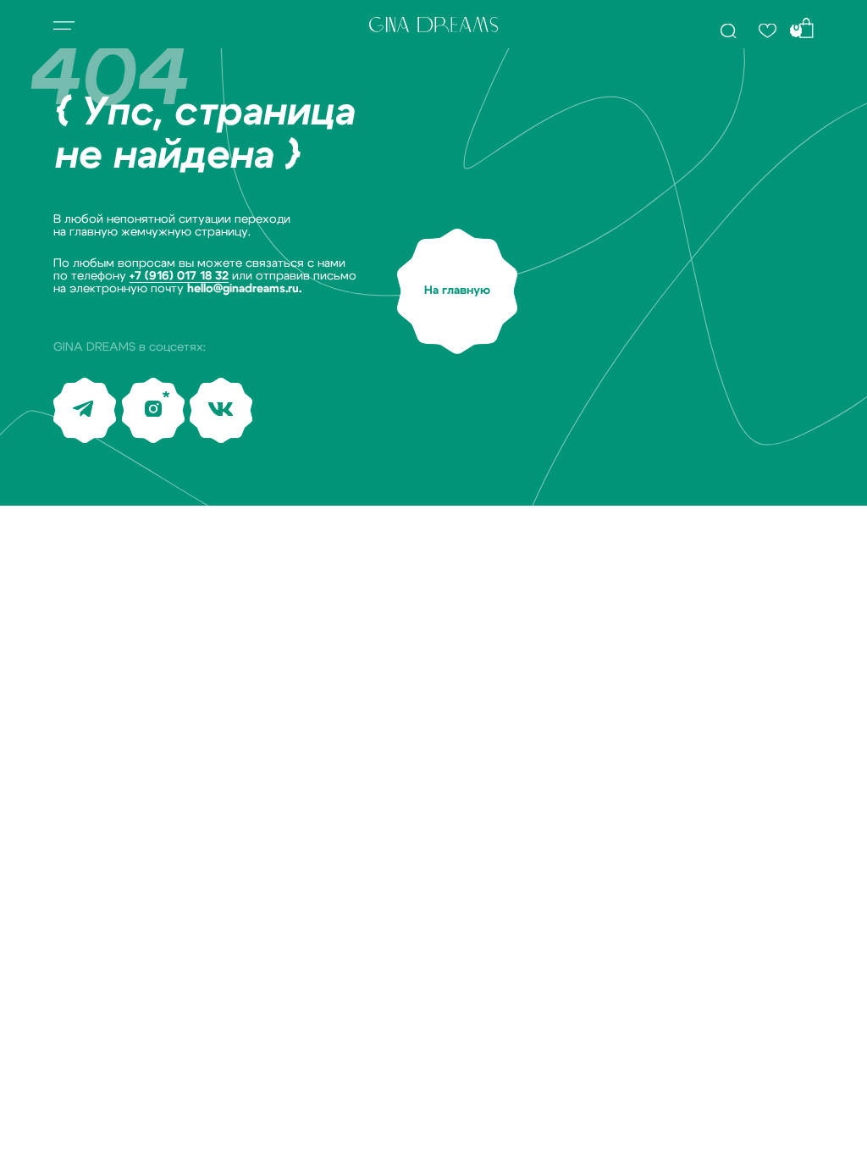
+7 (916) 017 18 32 (179, 276)
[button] (64, 25)
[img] (728, 31)
